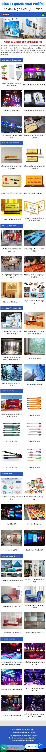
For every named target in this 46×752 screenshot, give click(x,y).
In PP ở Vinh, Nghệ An (34, 524)
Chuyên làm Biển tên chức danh (11, 193)
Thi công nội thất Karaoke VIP (11, 715)
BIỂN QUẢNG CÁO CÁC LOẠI (11, 60)
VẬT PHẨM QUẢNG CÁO (10, 391)
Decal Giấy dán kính (34, 359)
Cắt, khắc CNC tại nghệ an (11, 302)
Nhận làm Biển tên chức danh (11, 219)
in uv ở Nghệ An (12, 524)
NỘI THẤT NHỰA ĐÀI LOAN (10, 556)
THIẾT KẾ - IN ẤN (7, 473)
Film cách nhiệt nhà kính (34, 385)
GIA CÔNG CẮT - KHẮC (9, 225)
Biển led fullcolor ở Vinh (11, 110)
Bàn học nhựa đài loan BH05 (34, 633)
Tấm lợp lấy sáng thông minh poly (12, 581)
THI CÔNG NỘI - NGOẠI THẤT (11, 308)
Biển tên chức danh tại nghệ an (34, 193)
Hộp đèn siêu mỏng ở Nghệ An (34, 110)
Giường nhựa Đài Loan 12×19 (11, 607)
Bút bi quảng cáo (34, 415)
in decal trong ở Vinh (11, 550)
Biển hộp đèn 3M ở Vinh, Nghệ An (34, 84)
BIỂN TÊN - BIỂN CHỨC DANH (11, 143)
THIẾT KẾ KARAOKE (8, 639)
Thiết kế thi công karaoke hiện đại (12, 689)
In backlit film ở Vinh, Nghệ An (34, 550)
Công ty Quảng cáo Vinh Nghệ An (23, 41)
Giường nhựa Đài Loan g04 (12, 633)
